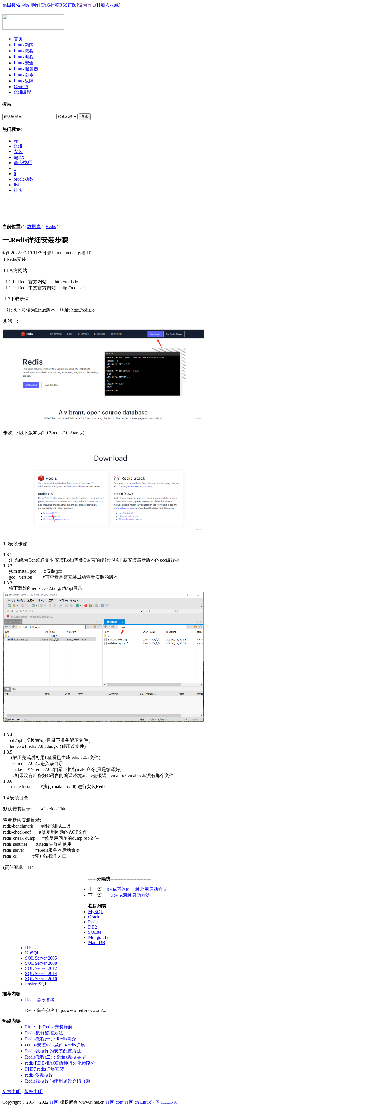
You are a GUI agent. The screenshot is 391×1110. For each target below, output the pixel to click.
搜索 (84, 116)
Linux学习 (150, 1102)
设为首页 (87, 5)
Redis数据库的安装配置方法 (53, 1050)
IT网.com (114, 1102)
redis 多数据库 (39, 1075)
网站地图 (30, 5)
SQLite (94, 932)
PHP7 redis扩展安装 (44, 1069)
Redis (51, 226)
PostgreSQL (36, 983)
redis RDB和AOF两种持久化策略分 (60, 1063)
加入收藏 (109, 5)
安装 (18, 151)
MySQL (95, 911)
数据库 (34, 226)
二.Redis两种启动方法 (128, 895)
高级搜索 (11, 5)
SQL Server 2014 (41, 973)
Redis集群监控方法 (44, 1032)
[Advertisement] (195, 211)
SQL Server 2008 (41, 963)
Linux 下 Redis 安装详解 (49, 1026)
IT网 (54, 1102)
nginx (19, 157)
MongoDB (98, 937)
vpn (17, 140)
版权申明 (33, 1091)
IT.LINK (169, 1102)
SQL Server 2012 (41, 968)
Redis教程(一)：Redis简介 (50, 1038)
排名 (18, 190)
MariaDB (96, 942)
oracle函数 (24, 179)
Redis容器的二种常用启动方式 (136, 889)
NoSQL (32, 952)
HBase (31, 947)
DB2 (92, 927)
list (16, 184)
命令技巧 (23, 162)
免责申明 (11, 1091)
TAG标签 (50, 5)
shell (18, 146)
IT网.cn (132, 1102)
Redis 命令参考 (40, 999)
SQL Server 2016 (41, 978)
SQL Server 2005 (41, 958)
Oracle (94, 916)
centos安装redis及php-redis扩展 (55, 1044)
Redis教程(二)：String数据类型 (55, 1056)
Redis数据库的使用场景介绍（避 (57, 1081)
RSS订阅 (68, 5)
